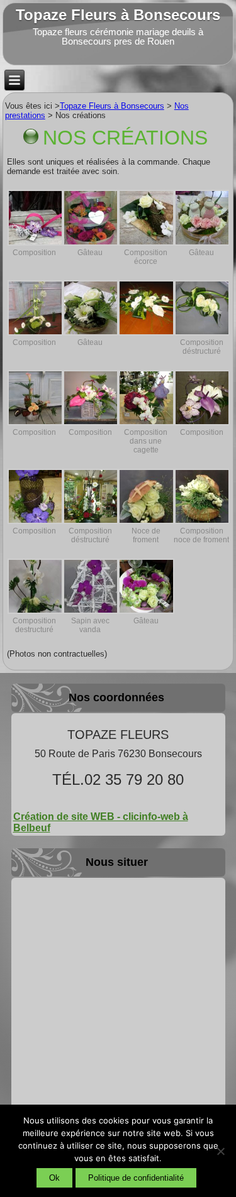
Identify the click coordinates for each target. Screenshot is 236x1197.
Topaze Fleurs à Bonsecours (118, 14)
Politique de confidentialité (136, 1178)
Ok (54, 1178)
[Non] (220, 1151)
